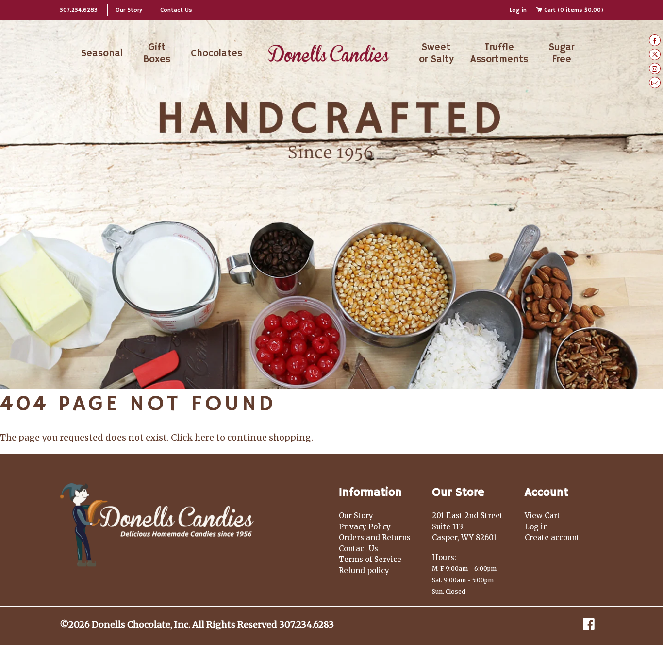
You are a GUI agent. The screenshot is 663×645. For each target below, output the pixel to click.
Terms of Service (370, 559)
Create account (552, 537)
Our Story (129, 10)
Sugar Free (561, 53)
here (204, 437)
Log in (518, 10)
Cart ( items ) (572, 10)
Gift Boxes (156, 53)
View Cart (542, 515)
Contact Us (176, 10)
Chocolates (216, 54)
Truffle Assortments (499, 53)
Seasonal (102, 54)
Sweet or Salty (436, 53)
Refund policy (364, 570)
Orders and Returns (375, 537)
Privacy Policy (365, 526)
